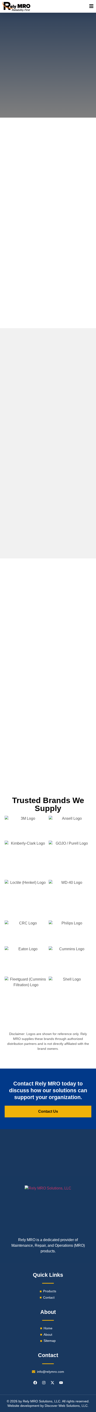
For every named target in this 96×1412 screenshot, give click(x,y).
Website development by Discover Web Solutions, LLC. (48, 1406)
